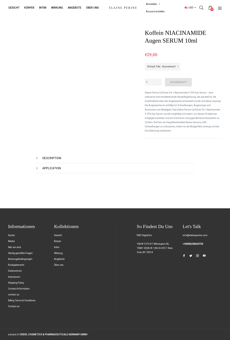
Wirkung (58, 253)
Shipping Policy (16, 282)
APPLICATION (51, 168)
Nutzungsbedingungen (20, 259)
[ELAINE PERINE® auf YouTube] (204, 255)
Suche (11, 235)
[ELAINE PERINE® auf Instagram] (197, 255)
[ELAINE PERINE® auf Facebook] (184, 255)
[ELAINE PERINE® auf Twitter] (190, 255)
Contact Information (19, 288)
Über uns (58, 265)
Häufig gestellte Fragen (20, 253)
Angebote (59, 259)
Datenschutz (15, 270)
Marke (11, 241)
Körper (57, 241)
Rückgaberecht (16, 265)
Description (51, 158)
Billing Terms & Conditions (22, 300)
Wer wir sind (14, 247)
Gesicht (58, 235)
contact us (13, 294)
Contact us (14, 306)
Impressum (14, 277)
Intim (56, 247)
